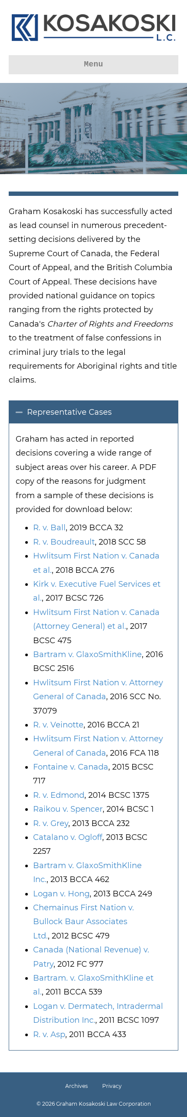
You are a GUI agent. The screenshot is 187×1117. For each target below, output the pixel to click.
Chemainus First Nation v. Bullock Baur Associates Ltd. (83, 922)
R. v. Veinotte (58, 725)
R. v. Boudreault (64, 542)
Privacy (112, 1086)
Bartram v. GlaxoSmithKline (87, 654)
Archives (76, 1086)
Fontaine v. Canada (70, 767)
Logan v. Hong (61, 894)
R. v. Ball (49, 527)
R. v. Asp (49, 1034)
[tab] (93, 412)
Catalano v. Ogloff (67, 837)
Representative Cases (69, 412)
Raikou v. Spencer (68, 809)
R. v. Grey (50, 823)
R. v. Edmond (58, 795)
